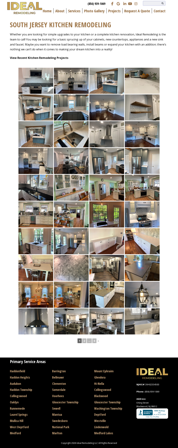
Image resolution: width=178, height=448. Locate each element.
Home (47, 10)
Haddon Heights (20, 377)
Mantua (57, 414)
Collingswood (18, 396)
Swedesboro (60, 421)
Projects (114, 10)
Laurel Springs (19, 414)
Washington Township (108, 408)
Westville (100, 421)
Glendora (100, 377)
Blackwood (101, 396)
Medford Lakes (103, 433)
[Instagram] (136, 3)
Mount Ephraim (104, 371)
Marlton (57, 433)
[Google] (118, 3)
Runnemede (17, 408)
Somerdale (59, 390)
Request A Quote (137, 10)
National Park (60, 427)
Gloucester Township (65, 402)
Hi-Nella (99, 383)
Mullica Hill (16, 421)
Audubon (15, 383)
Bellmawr (58, 377)
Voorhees (58, 396)
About (59, 10)
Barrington (59, 371)
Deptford (100, 414)
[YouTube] (130, 3)
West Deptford (19, 427)
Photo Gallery (94, 10)
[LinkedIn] (124, 3)
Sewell (56, 408)
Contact (159, 10)
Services (74, 10)
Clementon (59, 383)
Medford (15, 433)
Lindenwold (101, 427)
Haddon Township (21, 390)
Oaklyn (14, 402)
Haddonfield (17, 371)
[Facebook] (112, 3)
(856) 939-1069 (96, 4)
